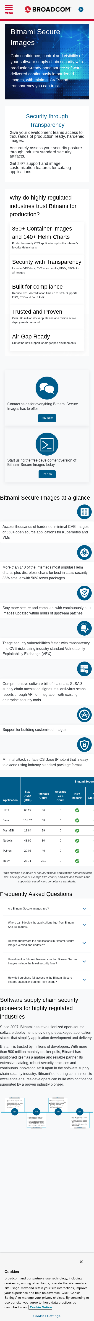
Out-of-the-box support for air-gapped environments (44, 343)
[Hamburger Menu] (9, 7)
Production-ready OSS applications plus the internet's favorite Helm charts (45, 245)
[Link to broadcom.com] (48, 9)
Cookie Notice (40, 1307)
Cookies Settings (46, 1316)
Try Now (47, 474)
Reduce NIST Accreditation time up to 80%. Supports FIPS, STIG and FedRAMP (44, 295)
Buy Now (47, 418)
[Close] (81, 1262)
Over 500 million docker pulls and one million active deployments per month (44, 320)
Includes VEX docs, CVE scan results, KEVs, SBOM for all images (45, 270)
